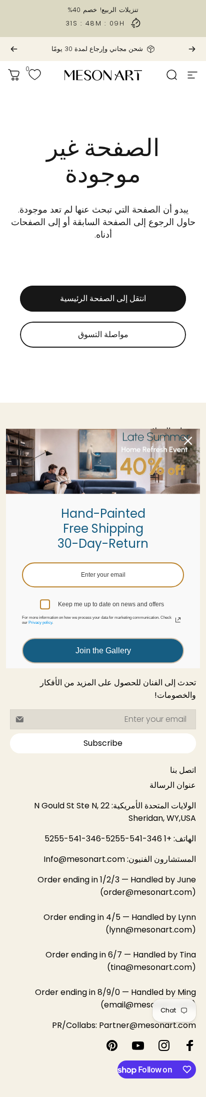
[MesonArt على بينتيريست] (112, 1045)
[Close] (188, 441)
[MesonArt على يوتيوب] (138, 1045)
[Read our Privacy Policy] (178, 620)
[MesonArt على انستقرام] (164, 1045)
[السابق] (192, 49)
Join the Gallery (103, 650)
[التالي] (14, 49)
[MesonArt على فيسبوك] (190, 1045)
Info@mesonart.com (84, 859)
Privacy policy (40, 622)
